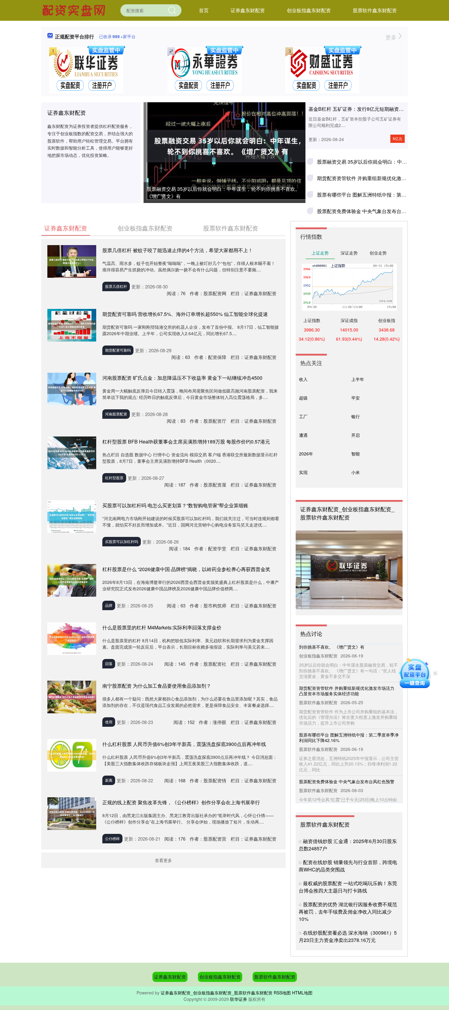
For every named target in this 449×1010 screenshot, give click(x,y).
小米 (355, 472)
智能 (355, 454)
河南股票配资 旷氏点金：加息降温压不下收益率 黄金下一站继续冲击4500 (182, 377)
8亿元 (397, 138)
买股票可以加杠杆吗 (121, 541)
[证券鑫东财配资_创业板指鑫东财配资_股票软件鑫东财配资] (74, 10)
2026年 (306, 454)
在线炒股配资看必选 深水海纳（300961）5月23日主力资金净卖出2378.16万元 (348, 936)
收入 (303, 379)
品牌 (108, 605)
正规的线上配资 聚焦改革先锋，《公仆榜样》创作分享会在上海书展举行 (181, 802)
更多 (391, 37)
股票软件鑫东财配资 (375, 10)
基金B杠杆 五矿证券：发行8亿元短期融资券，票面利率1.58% (375, 108)
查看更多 (163, 860)
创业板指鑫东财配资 (309, 10)
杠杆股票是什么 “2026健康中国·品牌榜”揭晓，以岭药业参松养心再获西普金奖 (186, 569)
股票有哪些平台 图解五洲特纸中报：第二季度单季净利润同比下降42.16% (349, 727)
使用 (108, 721)
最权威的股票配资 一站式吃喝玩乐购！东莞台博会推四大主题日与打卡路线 (348, 887)
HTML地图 (302, 993)
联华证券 (238, 999)
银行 (355, 416)
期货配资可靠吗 (118, 350)
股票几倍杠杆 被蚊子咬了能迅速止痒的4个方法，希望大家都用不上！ (177, 250)
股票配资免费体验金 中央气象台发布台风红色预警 (371, 211)
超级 (303, 398)
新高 (108, 780)
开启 (355, 435)
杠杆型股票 (114, 477)
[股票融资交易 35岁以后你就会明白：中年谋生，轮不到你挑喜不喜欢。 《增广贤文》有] (224, 146)
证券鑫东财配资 (248, 10)
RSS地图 (282, 993)
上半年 (357, 379)
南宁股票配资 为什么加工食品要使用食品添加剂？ (156, 685)
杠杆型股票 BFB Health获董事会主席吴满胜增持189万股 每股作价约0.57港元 (186, 441)
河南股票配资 (116, 413)
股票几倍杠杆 (116, 286)
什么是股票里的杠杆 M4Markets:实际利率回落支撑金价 (161, 627)
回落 (108, 663)
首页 (204, 10)
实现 (303, 472)
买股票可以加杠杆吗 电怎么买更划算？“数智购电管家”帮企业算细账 (175, 505)
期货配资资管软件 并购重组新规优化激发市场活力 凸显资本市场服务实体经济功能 (346, 680)
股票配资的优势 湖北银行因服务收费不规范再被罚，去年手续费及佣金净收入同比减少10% (348, 911)
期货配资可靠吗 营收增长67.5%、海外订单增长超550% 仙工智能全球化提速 (185, 313)
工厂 (303, 416)
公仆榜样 (112, 838)
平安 (355, 398)
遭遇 (303, 435)
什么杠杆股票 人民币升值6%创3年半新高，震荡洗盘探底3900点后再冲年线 (184, 744)
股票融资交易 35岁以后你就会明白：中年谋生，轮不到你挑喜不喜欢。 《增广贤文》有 (223, 192)
